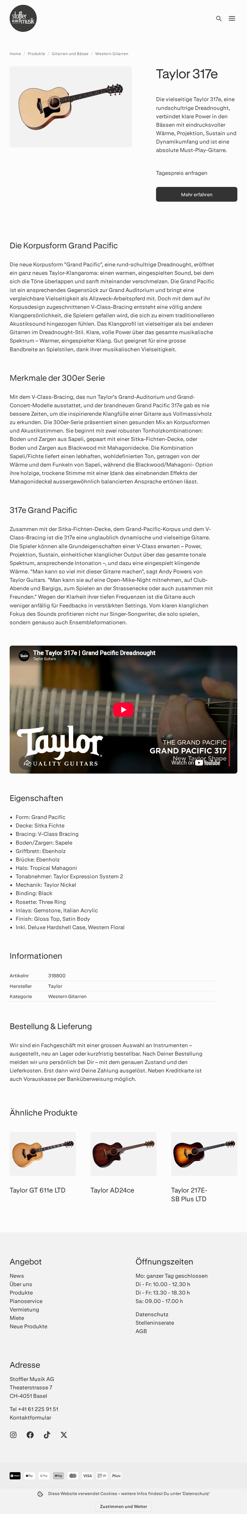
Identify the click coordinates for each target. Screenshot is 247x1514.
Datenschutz (152, 1314)
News (17, 1276)
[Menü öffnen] (232, 18)
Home (15, 53)
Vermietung (24, 1309)
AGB (141, 1331)
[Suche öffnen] (218, 18)
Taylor (55, 986)
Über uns (21, 1284)
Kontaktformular (30, 1417)
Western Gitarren (111, 53)
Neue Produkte (28, 1326)
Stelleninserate (155, 1323)
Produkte (36, 53)
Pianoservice (26, 1301)
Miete (17, 1318)
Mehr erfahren (196, 194)
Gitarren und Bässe (70, 53)
